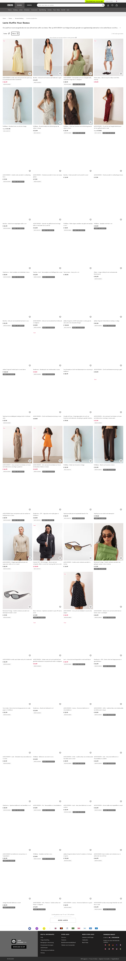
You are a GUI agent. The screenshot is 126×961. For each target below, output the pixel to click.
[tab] (10, 10)
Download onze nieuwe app (94, 1)
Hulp (42, 937)
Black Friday (85, 942)
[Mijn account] (108, 5)
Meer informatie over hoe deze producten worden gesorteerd (62, 37)
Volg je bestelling (45, 940)
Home (4, 18)
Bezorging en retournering (47, 942)
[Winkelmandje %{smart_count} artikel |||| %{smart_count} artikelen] (117, 5)
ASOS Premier (44, 947)
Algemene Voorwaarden (104, 959)
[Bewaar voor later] (30, 74)
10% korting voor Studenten (47, 950)
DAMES (19, 5)
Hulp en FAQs (109, 1)
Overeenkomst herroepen (47, 945)
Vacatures (63, 940)
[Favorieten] (112, 5)
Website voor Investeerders (68, 945)
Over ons (63, 937)
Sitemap (43, 952)
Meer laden (63, 920)
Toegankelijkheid (115, 959)
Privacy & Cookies (93, 959)
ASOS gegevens (84, 959)
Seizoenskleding (19, 18)
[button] (105, 945)
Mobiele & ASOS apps (88, 937)
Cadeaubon (85, 940)
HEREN (29, 5)
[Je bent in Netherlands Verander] (117, 1)
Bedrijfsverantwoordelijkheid (68, 942)
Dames (10, 18)
